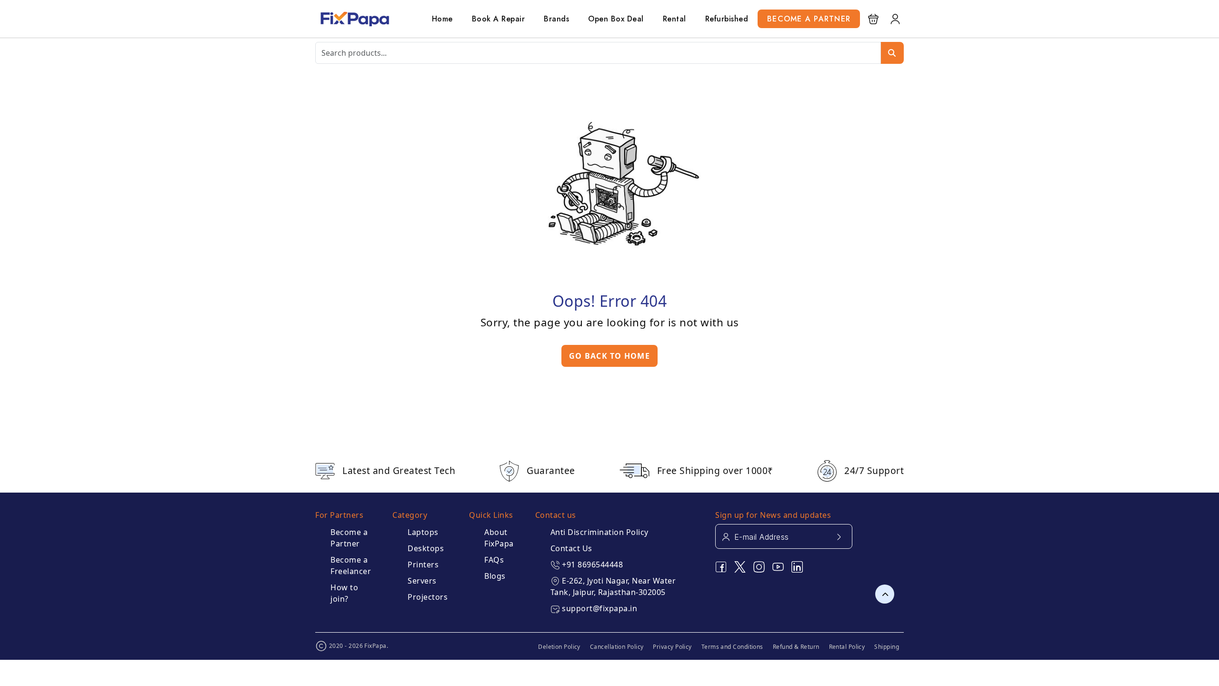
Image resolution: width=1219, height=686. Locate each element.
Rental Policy (847, 647)
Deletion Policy (559, 647)
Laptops (423, 532)
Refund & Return (796, 647)
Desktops (426, 548)
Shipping (886, 647)
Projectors (428, 597)
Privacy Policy (672, 647)
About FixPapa (499, 538)
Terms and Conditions (732, 647)
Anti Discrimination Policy (599, 532)
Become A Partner (808, 18)
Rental (674, 18)
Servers (422, 580)
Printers (423, 564)
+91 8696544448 (592, 564)
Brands (556, 18)
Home (442, 18)
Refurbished (727, 18)
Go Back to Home (609, 356)
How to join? (344, 593)
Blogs (495, 576)
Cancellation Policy (617, 647)
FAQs (494, 560)
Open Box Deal (616, 18)
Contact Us (571, 548)
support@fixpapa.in (599, 608)
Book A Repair (498, 18)
